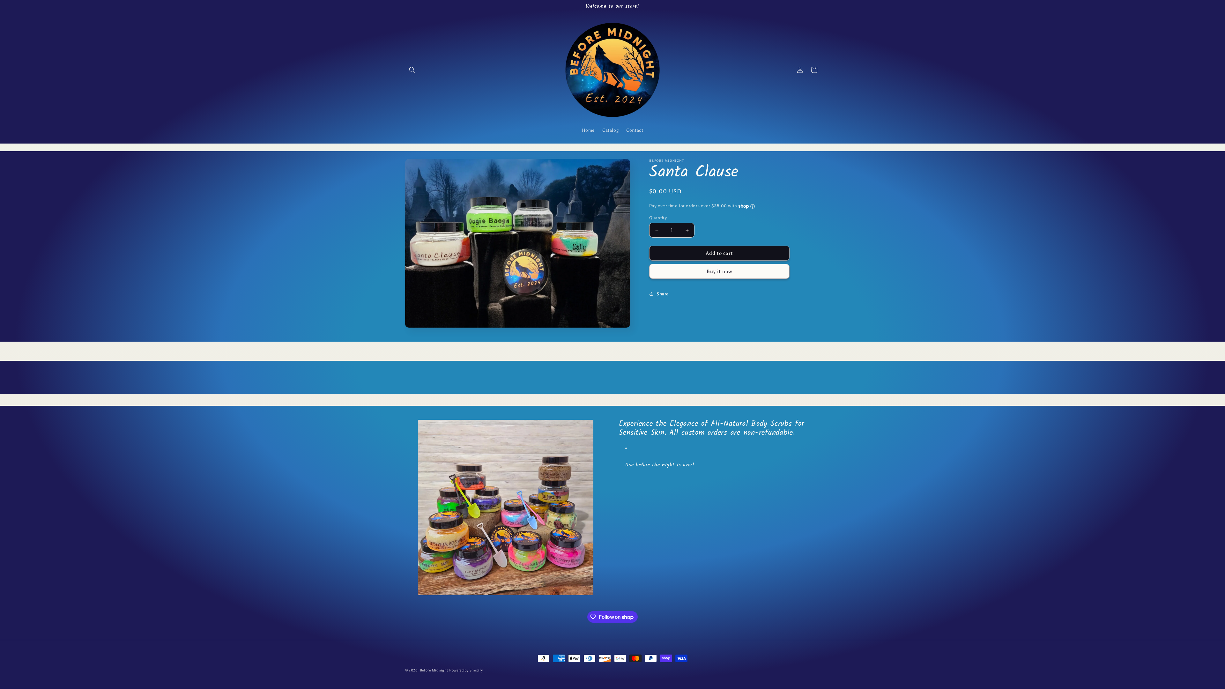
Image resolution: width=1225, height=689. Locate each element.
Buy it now (719, 271)
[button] (412, 70)
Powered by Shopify (466, 670)
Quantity (658, 217)
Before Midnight (434, 670)
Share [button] (663, 294)
